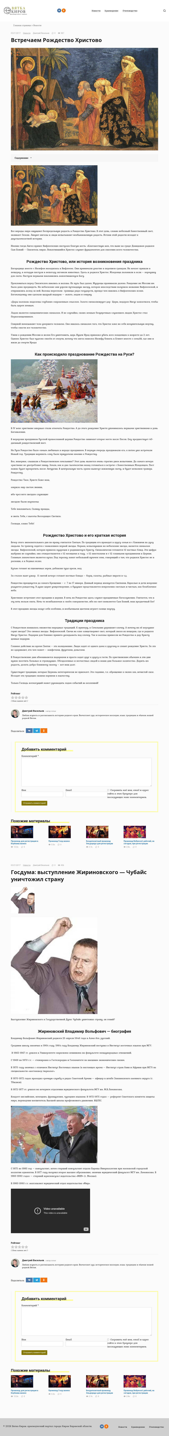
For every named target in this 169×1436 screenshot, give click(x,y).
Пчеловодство (130, 10)
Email (69, 790)
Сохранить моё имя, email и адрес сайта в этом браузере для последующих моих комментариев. (128, 793)
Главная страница (22, 25)
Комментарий (30, 756)
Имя (24, 790)
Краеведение (111, 10)
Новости (96, 10)
